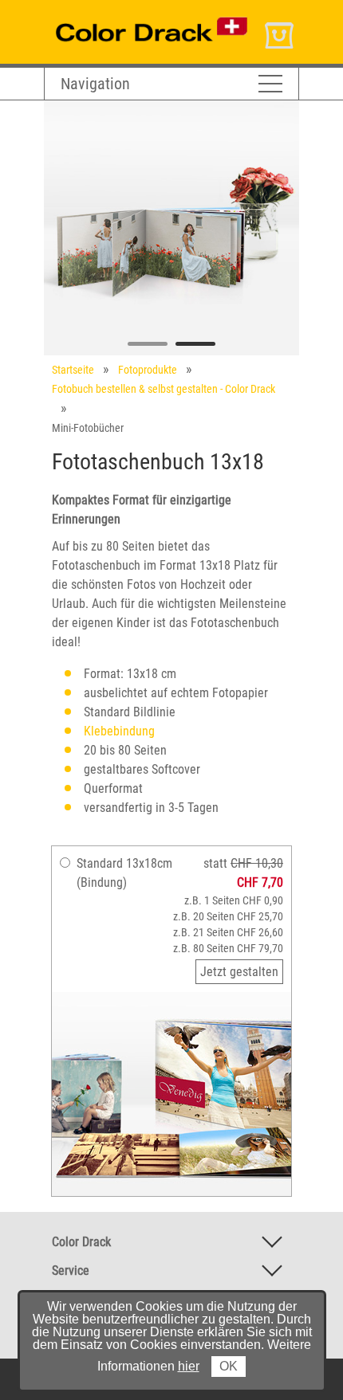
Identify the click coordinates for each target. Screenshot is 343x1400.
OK (228, 1366)
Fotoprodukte (147, 369)
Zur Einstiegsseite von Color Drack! (133, 15)
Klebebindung (119, 731)
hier (188, 1366)
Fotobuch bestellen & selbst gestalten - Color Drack (163, 388)
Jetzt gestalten (239, 971)
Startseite (73, 369)
